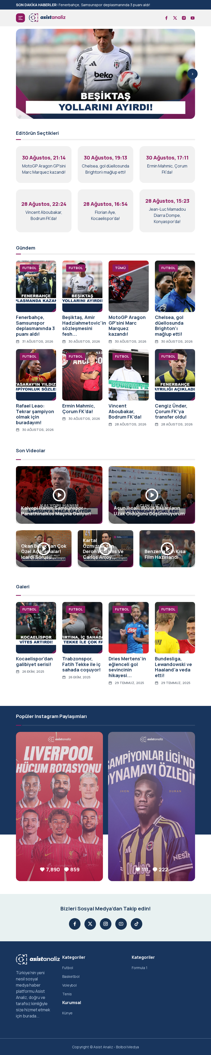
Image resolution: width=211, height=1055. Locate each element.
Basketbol (71, 976)
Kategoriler (73, 957)
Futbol (67, 967)
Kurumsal (71, 1002)
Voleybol (69, 985)
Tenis (67, 993)
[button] (20, 17)
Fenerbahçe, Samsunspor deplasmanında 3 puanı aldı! (104, 4)
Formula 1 (139, 967)
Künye (67, 1012)
